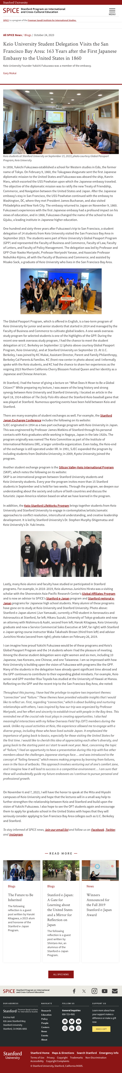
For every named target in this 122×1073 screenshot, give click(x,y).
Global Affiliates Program (98, 594)
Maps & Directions (63, 1053)
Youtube (78, 1021)
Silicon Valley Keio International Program (86, 467)
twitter (84, 991)
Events (44, 1035)
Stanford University (15, 2)
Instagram (65, 1028)
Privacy (50, 1057)
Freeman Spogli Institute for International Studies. (52, 20)
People (44, 1023)
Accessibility (37, 1061)
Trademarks (76, 1057)
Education (46, 1014)
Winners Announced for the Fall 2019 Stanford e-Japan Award (100, 911)
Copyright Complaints (57, 1061)
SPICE (6, 20)
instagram (94, 991)
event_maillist (115, 991)
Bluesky (72, 1021)
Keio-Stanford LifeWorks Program (46, 505)
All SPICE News (12, 35)
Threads (78, 1028)
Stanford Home (39, 1053)
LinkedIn (72, 1028)
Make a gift (101, 1029)
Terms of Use (37, 1057)
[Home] (54, 10)
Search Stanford (87, 1053)
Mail (65, 1021)
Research (46, 1010)
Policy (44, 1018)
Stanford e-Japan (57, 598)
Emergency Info (109, 1053)
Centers (45, 1027)
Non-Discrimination (95, 1057)
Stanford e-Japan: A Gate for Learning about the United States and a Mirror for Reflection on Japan (61, 911)
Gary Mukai (9, 73)
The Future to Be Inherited (21, 911)
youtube (104, 991)
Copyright (62, 1057)
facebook (74, 991)
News (44, 1031)
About (44, 1039)
